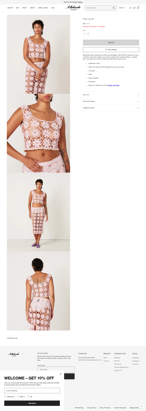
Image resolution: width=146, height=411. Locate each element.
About (105, 358)
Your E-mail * (41, 365)
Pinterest (135, 364)
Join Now (32, 403)
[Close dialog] (60, 374)
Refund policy (79, 408)
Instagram (135, 358)
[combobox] (99, 8)
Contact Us (118, 370)
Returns (117, 361)
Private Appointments (121, 367)
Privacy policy (91, 408)
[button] (130, 8)
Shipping (117, 358)
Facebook (135, 361)
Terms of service (105, 408)
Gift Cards (117, 364)
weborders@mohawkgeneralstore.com (89, 360)
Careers (106, 361)
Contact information (120, 408)
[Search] (113, 7)
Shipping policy (134, 408)
